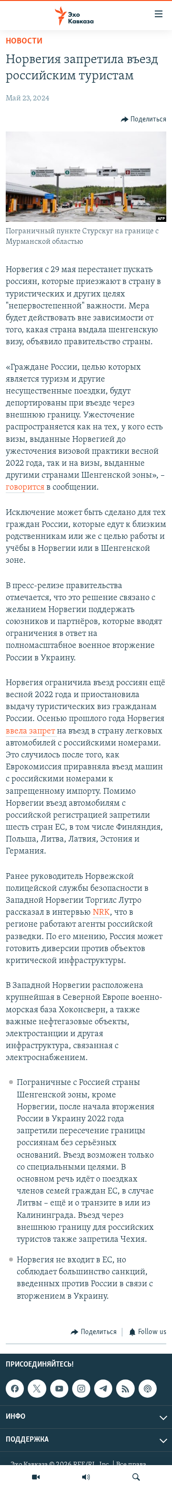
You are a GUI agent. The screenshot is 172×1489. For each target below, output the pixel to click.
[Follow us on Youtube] (59, 1389)
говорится (25, 487)
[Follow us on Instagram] (81, 1389)
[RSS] (125, 1389)
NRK (101, 913)
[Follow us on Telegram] (103, 1389)
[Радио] (86, 1477)
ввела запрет (31, 731)
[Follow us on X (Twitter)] (37, 1389)
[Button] (144, 119)
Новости (24, 41)
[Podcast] (148, 1389)
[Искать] (136, 1477)
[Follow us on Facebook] (15, 1389)
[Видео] (36, 1477)
